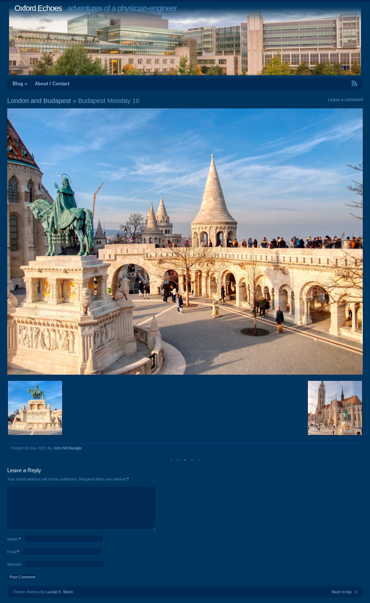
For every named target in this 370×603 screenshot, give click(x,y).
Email (13, 552)
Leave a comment (345, 99)
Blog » (20, 83)
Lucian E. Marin (59, 592)
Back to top (342, 592)
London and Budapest (39, 100)
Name (13, 539)
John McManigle (67, 448)
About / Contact (52, 83)
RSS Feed (338, 83)
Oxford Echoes (38, 8)
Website (14, 564)
